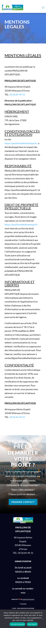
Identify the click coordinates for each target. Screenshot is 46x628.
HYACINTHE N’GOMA (28, 599)
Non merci (32, 624)
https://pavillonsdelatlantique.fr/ (21, 143)
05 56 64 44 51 (17, 94)
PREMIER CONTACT (23, 502)
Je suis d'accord (17, 624)
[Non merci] (43, 619)
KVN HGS (23, 604)
